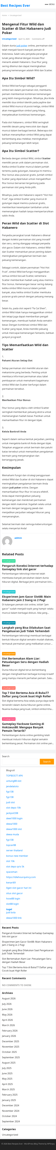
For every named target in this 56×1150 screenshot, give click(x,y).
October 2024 (9, 1116)
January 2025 (9, 1100)
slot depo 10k (13, 807)
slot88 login (12, 903)
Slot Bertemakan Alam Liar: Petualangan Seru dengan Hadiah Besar (25, 662)
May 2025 (7, 1078)
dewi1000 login (14, 818)
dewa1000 (11, 823)
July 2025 (6, 1068)
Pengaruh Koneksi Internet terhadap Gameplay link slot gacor (27, 567)
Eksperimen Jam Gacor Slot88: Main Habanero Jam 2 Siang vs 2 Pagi (26, 598)
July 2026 (6, 1003)
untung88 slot (13, 780)
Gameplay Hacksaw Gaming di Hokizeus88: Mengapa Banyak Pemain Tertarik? (23, 727)
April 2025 (7, 1084)
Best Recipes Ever (15, 5)
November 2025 (10, 1046)
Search (5, 756)
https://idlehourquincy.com (21, 877)
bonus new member (17, 855)
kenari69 (11, 882)
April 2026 (7, 1019)
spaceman (11, 871)
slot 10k (10, 861)
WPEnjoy (51, 1143)
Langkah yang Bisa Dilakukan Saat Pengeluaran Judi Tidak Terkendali (26, 629)
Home (4, 15)
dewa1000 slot (14, 829)
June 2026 (7, 1009)
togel (9, 909)
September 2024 (11, 1121)
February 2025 (10, 1094)
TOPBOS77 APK (14, 775)
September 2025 (11, 1057)
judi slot (10, 802)
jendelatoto (12, 786)
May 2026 (7, 1014)
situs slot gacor (14, 893)
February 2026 (10, 1030)
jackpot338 (12, 813)
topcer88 (11, 845)
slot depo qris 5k (15, 866)
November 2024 (10, 1110)
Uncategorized (15, 15)
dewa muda (12, 834)
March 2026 (8, 1025)
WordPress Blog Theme (34, 1143)
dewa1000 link (14, 917)
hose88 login (13, 898)
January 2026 (9, 1036)
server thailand (14, 850)
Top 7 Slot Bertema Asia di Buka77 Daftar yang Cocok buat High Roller (26, 694)
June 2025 (7, 1073)
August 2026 (9, 998)
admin (18, 537)
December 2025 (10, 1041)
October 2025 (9, 1052)
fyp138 (9, 791)
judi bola (11, 912)
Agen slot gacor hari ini (18, 887)
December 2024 (10, 1105)
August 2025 (9, 1062)
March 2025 (8, 1089)
